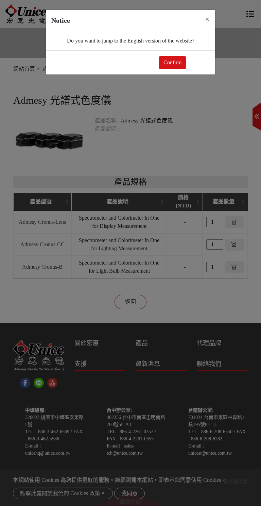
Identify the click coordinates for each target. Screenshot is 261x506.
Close (199, 62)
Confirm (172, 62)
